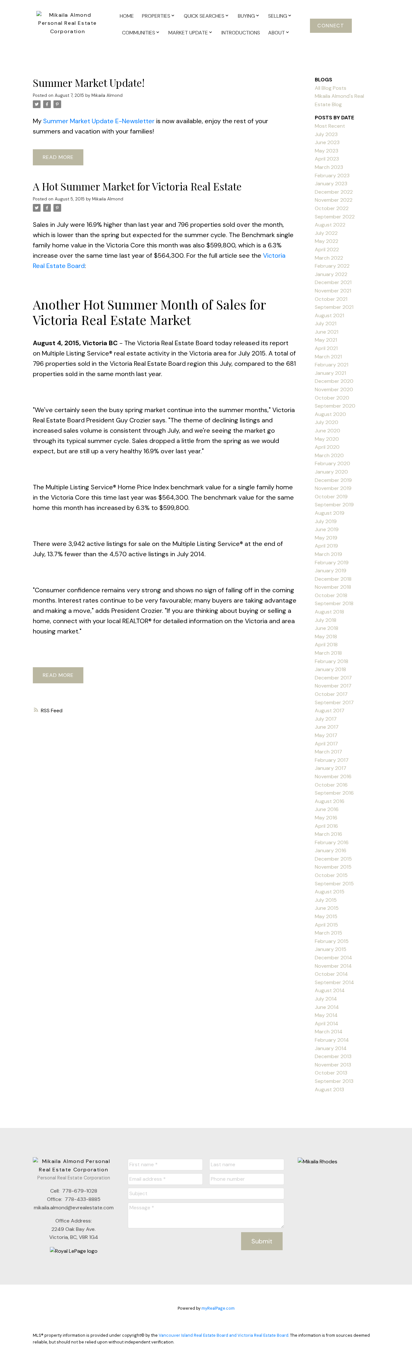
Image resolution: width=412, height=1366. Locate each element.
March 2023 (329, 167)
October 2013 (331, 1072)
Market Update (188, 32)
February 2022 (332, 266)
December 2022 (334, 192)
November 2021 (333, 290)
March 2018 (328, 653)
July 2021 (325, 323)
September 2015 (334, 883)
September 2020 (335, 405)
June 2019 (327, 529)
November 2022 (333, 200)
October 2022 (332, 208)
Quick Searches (204, 16)
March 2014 (328, 1031)
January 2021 (330, 373)
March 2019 (328, 554)
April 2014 (326, 1023)
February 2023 (332, 175)
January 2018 (330, 669)
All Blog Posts (330, 88)
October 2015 (331, 875)
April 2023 (327, 158)
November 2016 (333, 776)
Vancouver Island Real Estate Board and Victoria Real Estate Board (223, 1335)
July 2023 (326, 134)
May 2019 (326, 537)
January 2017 (330, 768)
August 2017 (329, 710)
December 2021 (333, 282)
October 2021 (331, 299)
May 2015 (326, 916)
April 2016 (326, 826)
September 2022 (335, 216)
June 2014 (327, 1007)
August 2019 (329, 513)
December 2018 (333, 579)
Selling (277, 16)
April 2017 (326, 743)
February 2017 (332, 760)
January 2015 (330, 949)
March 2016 (328, 834)
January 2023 (331, 183)
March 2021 (328, 356)
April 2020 (327, 447)
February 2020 (332, 463)
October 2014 (331, 974)
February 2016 (332, 842)
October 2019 (331, 496)
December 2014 (333, 957)
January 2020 (331, 471)
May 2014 (326, 1015)
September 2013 (334, 1081)
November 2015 (333, 866)
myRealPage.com (218, 1308)
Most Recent (330, 126)
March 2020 (329, 455)
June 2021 (326, 331)
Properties (156, 16)
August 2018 (329, 611)
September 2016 (334, 792)
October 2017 (331, 694)
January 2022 (331, 274)
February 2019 (332, 562)
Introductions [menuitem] (240, 32)
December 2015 (333, 858)
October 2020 (332, 397)
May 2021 (326, 340)
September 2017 (334, 702)
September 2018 (334, 603)
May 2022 (326, 241)
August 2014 (330, 990)
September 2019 (334, 504)
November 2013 (333, 1064)
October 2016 (331, 784)
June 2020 (327, 430)
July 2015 (326, 900)
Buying (246, 16)
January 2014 (331, 1048)
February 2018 (331, 661)
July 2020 (326, 422)
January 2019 (330, 570)
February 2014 (332, 1040)
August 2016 (329, 801)
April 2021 (326, 348)
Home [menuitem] (127, 16)
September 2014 (334, 982)
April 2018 (326, 644)
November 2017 (333, 685)
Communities (138, 32)
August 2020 (330, 414)
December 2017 (333, 677)
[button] (331, 26)
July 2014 (326, 998)
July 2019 (326, 521)
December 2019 (333, 480)
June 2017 (327, 727)
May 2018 (326, 636)
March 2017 (328, 751)
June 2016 (327, 809)
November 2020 (334, 389)
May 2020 (327, 439)
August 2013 (329, 1089)
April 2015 (326, 924)
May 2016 (326, 817)
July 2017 (326, 718)
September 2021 (334, 307)
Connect (330, 26)
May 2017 (326, 735)
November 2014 (333, 966)
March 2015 (328, 932)
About (276, 32)
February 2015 (332, 941)
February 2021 (331, 364)
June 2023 (327, 142)
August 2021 (329, 315)
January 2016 (330, 850)
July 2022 (326, 233)
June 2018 (326, 628)
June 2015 (327, 908)
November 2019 (333, 488)
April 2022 (327, 249)
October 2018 (331, 595)
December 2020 (334, 381)
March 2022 (329, 257)
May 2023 (326, 150)
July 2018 (325, 620)
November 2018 (333, 587)
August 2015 (329, 891)
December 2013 (333, 1056)
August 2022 (330, 224)
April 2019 (326, 545)
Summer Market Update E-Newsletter (98, 121)
